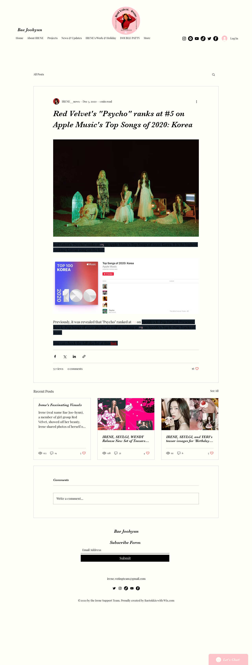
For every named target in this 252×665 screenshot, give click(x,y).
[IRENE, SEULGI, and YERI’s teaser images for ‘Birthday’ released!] (189, 414)
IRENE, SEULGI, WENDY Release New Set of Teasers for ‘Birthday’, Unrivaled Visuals (123, 439)
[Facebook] (215, 38)
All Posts (38, 74)
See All (214, 391)
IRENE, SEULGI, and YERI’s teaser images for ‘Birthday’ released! (189, 439)
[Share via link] (84, 356)
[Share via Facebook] (55, 356)
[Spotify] (190, 38)
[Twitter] (209, 38)
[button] (213, 74)
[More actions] (196, 101)
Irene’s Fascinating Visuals (60, 405)
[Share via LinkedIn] (74, 356)
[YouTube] (196, 38)
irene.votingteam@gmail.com (126, 579)
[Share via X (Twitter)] (65, 356)
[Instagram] (184, 38)
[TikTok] (203, 38)
